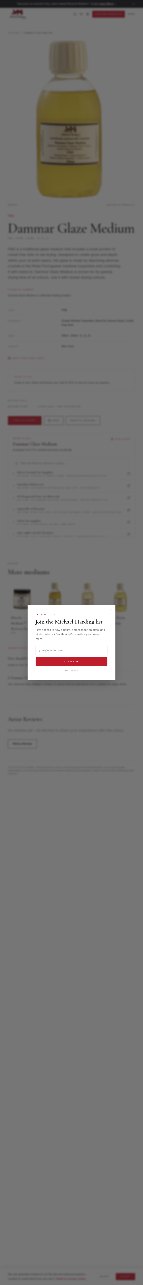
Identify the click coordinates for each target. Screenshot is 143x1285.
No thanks (71, 670)
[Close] (111, 610)
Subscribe (71, 661)
